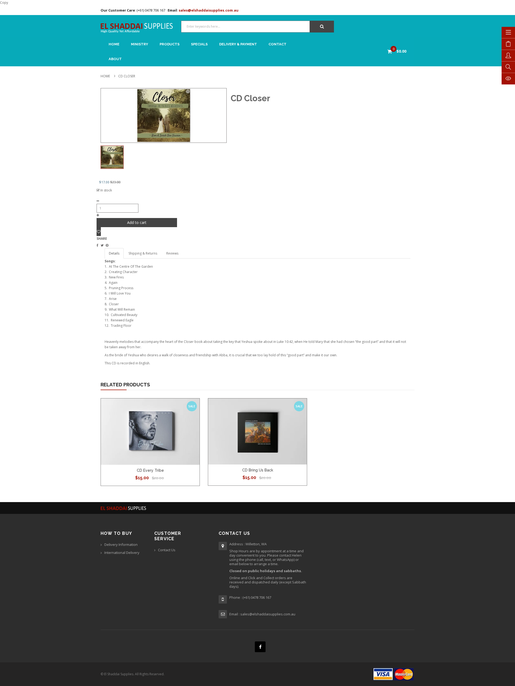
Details (114, 253)
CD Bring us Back (257, 470)
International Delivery (121, 552)
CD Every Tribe (150, 470)
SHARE (102, 238)
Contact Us (166, 549)
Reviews (172, 253)
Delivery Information (121, 544)
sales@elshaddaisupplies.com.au (208, 10)
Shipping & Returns (142, 253)
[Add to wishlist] (99, 231)
